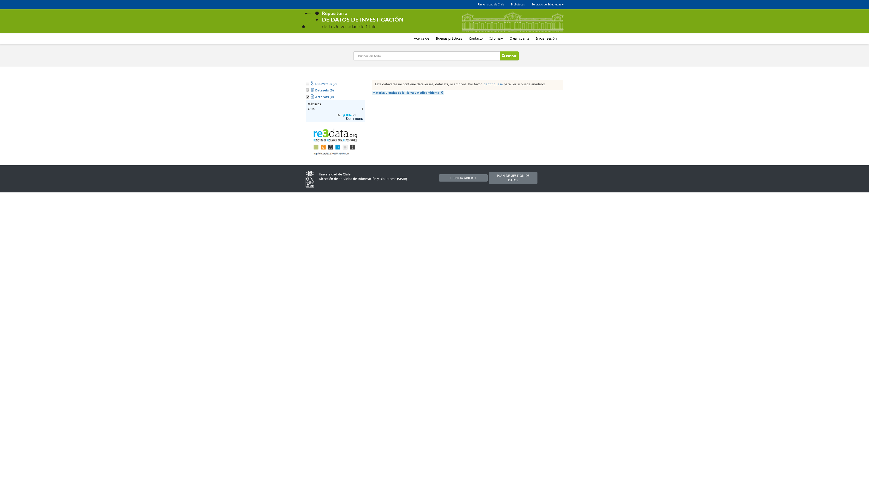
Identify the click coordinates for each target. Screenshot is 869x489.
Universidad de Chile (491, 4)
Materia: (406, 93)
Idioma (495, 38)
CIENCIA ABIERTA (463, 178)
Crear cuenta (519, 38)
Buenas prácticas (449, 38)
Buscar (510, 56)
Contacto (476, 38)
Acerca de (421, 38)
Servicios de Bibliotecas (546, 4)
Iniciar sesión (546, 38)
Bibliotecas (518, 4)
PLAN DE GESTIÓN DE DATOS (513, 177)
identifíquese (493, 84)
